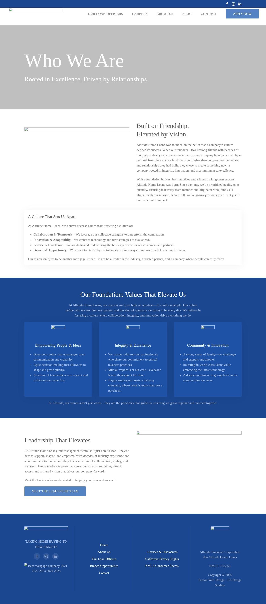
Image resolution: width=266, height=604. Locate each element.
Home (104, 545)
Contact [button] (209, 14)
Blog (187, 14)
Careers (139, 14)
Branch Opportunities (104, 566)
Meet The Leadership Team (55, 491)
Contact (104, 573)
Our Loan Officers (104, 559)
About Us (104, 552)
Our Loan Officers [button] (105, 14)
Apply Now (242, 14)
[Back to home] (36, 14)
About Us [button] (165, 14)
